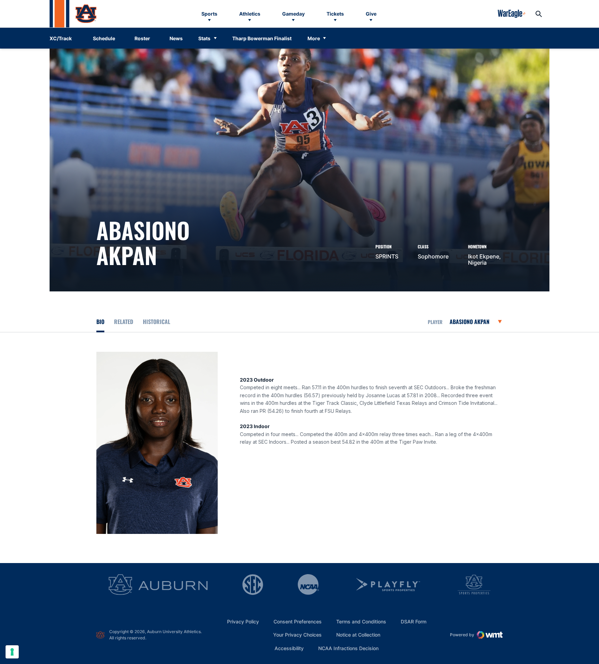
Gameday (293, 14)
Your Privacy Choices (297, 635)
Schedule (104, 38)
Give (371, 14)
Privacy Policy (243, 621)
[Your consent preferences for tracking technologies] (12, 651)
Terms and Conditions (361, 621)
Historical (156, 321)
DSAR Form (413, 621)
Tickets (335, 14)
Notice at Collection (358, 635)
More (313, 38)
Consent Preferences (298, 621)
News (176, 38)
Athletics (249, 14)
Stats (204, 38)
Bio (100, 321)
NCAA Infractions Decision (348, 648)
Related (123, 321)
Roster (142, 38)
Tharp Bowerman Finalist (262, 38)
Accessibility (289, 648)
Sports (209, 14)
